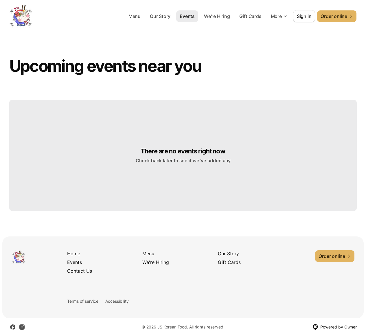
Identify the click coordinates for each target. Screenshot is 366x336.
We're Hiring (217, 16)
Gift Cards (250, 16)
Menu (134, 16)
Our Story (160, 16)
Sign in (304, 16)
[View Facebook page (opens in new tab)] (12, 327)
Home (73, 253)
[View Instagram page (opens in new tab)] (22, 327)
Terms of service (82, 301)
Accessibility (117, 301)
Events (187, 16)
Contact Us (79, 271)
